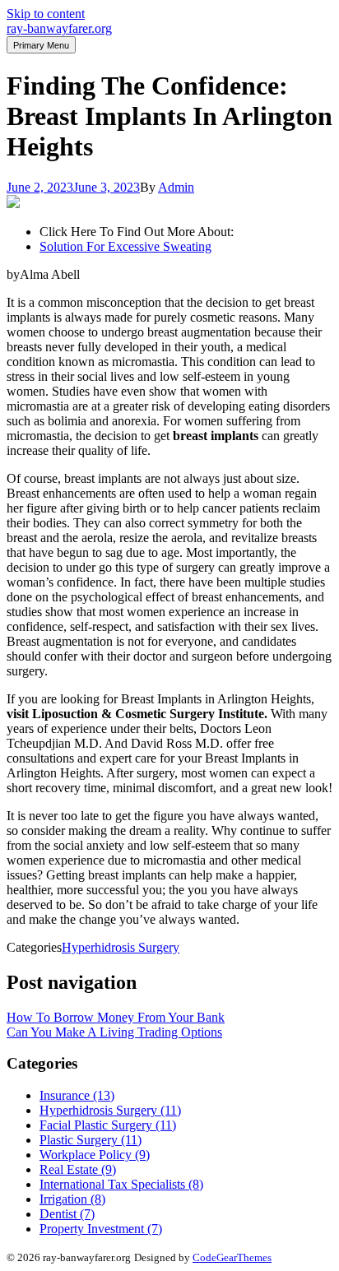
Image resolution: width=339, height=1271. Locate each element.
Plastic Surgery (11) (90, 1140)
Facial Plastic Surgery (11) (107, 1125)
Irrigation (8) (72, 1199)
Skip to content (46, 14)
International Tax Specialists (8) (121, 1184)
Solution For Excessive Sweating (125, 246)
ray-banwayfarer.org (59, 28)
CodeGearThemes (232, 1257)
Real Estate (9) (77, 1169)
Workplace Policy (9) (94, 1155)
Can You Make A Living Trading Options (114, 1032)
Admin (176, 187)
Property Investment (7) (100, 1229)
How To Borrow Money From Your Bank (116, 1017)
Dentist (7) (67, 1214)
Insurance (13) (76, 1095)
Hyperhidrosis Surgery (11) (110, 1110)
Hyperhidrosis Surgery (120, 947)
